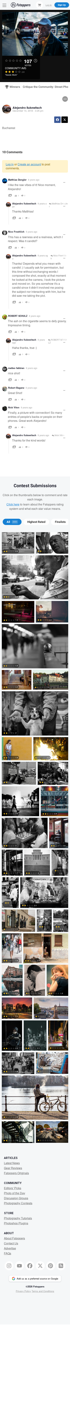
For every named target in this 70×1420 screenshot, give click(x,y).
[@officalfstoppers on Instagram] (9, 1265)
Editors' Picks (12, 1188)
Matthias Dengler (17, 179)
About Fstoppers (14, 1238)
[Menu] (4, 5)
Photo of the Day (14, 1193)
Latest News (12, 1163)
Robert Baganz (16, 387)
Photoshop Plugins (16, 1223)
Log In (49, 4)
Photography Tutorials (18, 1218)
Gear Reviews (13, 1168)
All (12, 522)
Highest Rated (36, 522)
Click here (12, 504)
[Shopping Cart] (39, 4)
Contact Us (11, 1243)
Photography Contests (18, 1203)
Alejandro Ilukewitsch (27, 108)
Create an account (29, 164)
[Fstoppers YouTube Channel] (19, 1265)
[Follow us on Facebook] (29, 1265)
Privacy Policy (23, 1291)
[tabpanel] (35, 838)
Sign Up (62, 4)
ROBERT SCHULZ (17, 316)
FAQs (7, 1253)
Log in (10, 164)
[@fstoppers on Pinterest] (50, 1265)
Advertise (10, 1248)
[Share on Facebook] (57, 119)
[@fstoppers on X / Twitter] (40, 1265)
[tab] (12, 521)
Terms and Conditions (43, 1291)
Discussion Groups (16, 1198)
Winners (13, 87)
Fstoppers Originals (16, 1173)
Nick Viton (13, 407)
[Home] (21, 5)
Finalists (60, 522)
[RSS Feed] (61, 1265)
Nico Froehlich (16, 231)
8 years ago (33, 179)
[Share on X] (64, 119)
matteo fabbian (16, 368)
